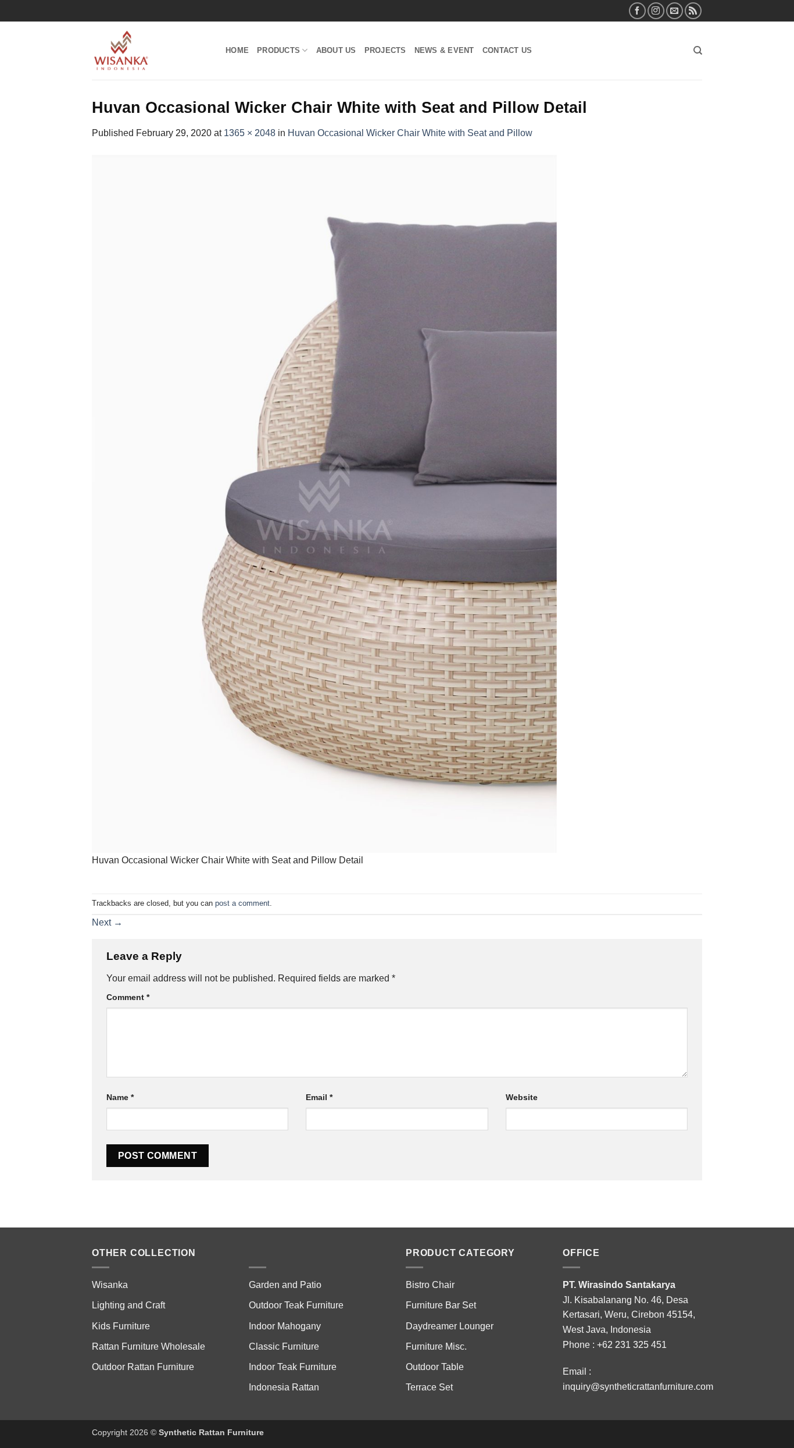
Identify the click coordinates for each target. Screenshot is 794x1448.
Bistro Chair (430, 1285)
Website (522, 1097)
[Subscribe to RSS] (693, 10)
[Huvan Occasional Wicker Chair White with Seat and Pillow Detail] (324, 503)
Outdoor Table (435, 1367)
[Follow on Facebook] (637, 10)
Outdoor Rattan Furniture (143, 1367)
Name (120, 1097)
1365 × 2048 (250, 133)
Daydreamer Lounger (449, 1326)
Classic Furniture (284, 1346)
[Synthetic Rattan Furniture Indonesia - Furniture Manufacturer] (150, 51)
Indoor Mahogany (285, 1326)
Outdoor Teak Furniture (296, 1305)
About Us (336, 50)
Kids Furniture (121, 1326)
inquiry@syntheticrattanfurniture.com (638, 1387)
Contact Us (507, 50)
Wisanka (111, 1285)
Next (107, 922)
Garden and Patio (285, 1285)
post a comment (242, 903)
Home (237, 50)
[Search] (697, 51)
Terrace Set (429, 1387)
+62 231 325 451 (632, 1345)
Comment (127, 997)
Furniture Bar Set (441, 1305)
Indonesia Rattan (284, 1387)
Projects (385, 50)
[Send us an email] (674, 10)
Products (278, 50)
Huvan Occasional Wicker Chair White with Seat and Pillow (410, 133)
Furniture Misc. (436, 1346)
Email (319, 1097)
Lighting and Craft (128, 1305)
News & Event (444, 50)
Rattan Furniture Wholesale (148, 1346)
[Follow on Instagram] (656, 10)
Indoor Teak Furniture (293, 1367)
